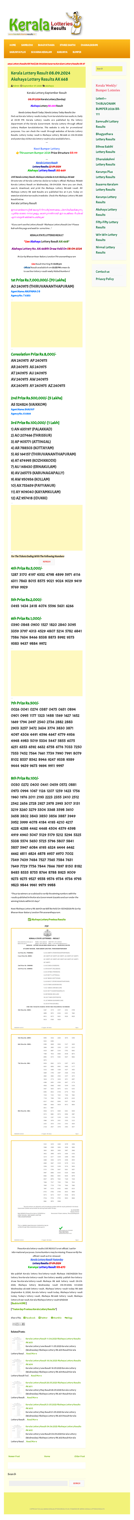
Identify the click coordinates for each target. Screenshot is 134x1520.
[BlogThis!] (17, 1324)
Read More (31, 1353)
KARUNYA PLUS (18, 52)
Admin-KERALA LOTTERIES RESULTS (92, 1509)
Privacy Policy (105, 279)
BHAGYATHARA (46, 45)
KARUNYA (62, 52)
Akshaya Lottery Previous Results (48, 919)
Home (13, 45)
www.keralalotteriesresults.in (56, 1509)
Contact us (102, 272)
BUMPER (77, 52)
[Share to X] (20, 1324)
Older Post (79, 1456)
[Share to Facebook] (23, 1324)
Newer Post (14, 1456)
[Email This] (14, 1324)
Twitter (44, 1317)
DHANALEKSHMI (89, 45)
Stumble (57, 1317)
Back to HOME (19, 1303)
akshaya (49, 85)
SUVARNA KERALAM (41, 52)
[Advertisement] (47, 324)
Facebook (30, 1317)
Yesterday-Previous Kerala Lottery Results (34, 1309)
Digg (69, 1317)
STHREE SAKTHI (67, 45)
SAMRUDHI (27, 45)
